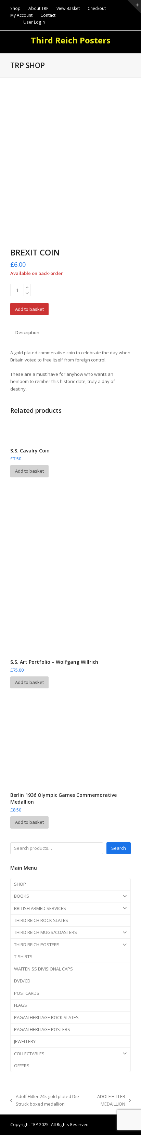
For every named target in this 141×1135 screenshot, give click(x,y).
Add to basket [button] (29, 471)
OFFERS (21, 1066)
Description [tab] (27, 332)
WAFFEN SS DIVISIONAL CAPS (43, 969)
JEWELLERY (25, 1041)
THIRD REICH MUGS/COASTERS (45, 932)
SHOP (20, 884)
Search (118, 848)
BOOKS (21, 896)
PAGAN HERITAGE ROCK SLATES (46, 1017)
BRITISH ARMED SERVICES (40, 908)
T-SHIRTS (23, 956)
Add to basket (29, 309)
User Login (34, 22)
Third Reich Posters (71, 40)
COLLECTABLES (29, 1054)
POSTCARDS (26, 993)
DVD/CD (22, 981)
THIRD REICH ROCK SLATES (41, 920)
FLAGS (20, 1005)
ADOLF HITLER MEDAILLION (109, 1100)
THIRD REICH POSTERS (37, 944)
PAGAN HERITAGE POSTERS (42, 1029)
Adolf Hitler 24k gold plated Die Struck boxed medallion (44, 1100)
